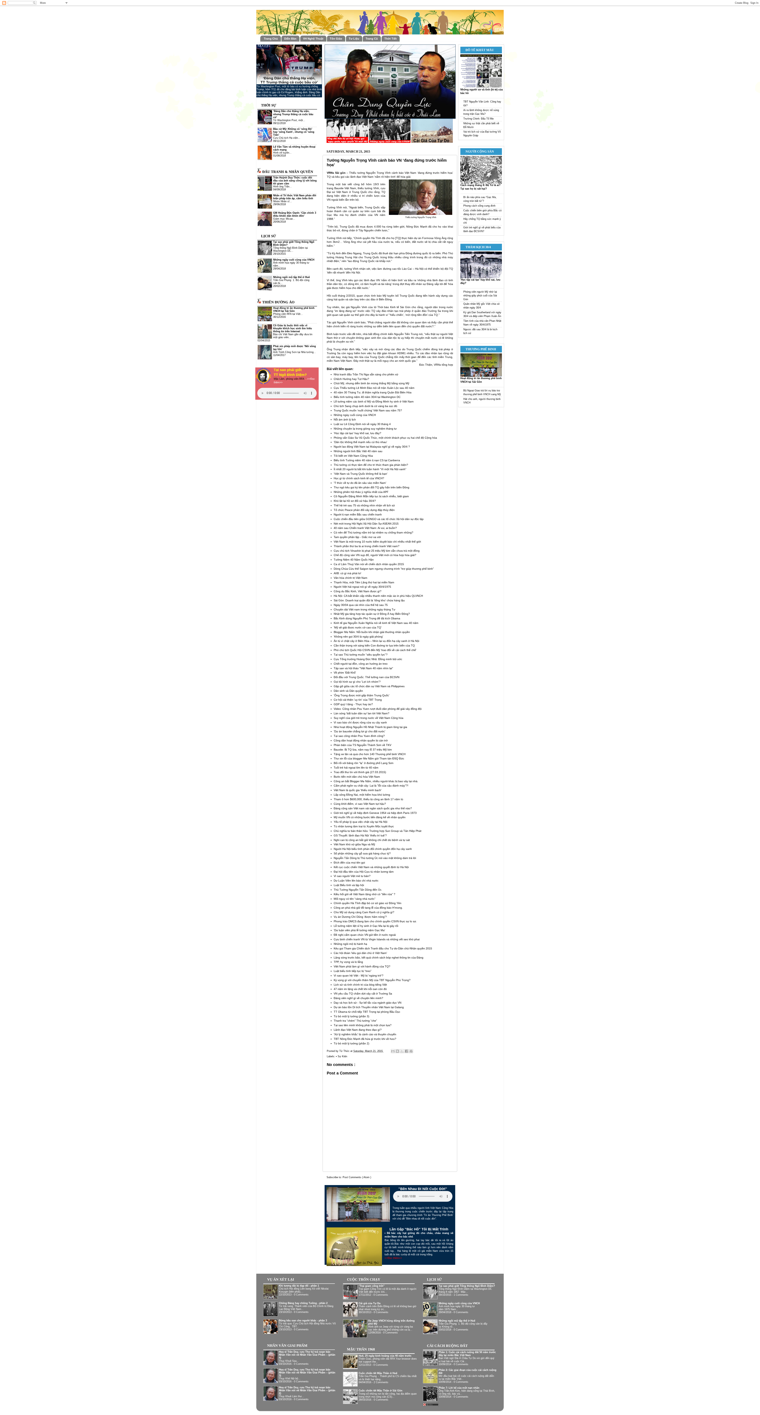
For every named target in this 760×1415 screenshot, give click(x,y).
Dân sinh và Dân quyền (348, 690)
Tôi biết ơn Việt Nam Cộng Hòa (353, 455)
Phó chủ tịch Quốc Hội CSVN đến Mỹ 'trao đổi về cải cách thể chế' (375, 650)
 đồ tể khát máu (478, 50)
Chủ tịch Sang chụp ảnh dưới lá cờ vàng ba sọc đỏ (365, 406)
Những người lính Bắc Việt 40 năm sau (358, 451)
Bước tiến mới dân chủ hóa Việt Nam (357, 776)
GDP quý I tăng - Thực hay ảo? (353, 704)
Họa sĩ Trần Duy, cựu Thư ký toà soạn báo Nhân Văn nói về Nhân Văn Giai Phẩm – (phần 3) (307, 1372)
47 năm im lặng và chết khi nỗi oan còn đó (360, 989)
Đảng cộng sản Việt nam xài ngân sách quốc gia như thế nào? (373, 808)
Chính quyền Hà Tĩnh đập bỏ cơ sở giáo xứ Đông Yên (367, 903)
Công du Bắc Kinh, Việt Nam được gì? (357, 591)
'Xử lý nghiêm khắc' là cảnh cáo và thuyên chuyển (365, 1034)
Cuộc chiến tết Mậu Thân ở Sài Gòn (380, 1390)
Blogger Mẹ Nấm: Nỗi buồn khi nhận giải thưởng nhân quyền (372, 632)
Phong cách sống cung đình (479, 205)
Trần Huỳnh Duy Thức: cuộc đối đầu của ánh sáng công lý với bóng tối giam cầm (295, 180)
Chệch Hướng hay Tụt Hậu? (351, 379)
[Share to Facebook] (406, 1051)
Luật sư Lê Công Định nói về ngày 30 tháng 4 (362, 424)
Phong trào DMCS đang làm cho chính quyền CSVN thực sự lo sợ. (375, 921)
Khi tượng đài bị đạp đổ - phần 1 (299, 1285)
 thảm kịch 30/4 (476, 247)
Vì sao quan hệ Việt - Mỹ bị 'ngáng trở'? (358, 975)
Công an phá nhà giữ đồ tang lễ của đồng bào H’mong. (368, 907)
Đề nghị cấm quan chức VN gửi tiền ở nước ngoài (365, 934)
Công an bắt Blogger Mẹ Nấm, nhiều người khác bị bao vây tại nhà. (376, 781)
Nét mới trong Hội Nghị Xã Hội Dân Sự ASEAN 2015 (366, 523)
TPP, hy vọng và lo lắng (348, 961)
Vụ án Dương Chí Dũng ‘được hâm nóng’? (360, 916)
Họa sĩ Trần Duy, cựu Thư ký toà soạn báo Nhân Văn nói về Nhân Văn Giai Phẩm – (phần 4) (307, 1354)
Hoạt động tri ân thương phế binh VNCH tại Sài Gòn (293, 309)
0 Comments (301, 1294)
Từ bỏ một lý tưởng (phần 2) (351, 1043)
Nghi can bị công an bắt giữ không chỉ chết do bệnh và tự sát (372, 840)
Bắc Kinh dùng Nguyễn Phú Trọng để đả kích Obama (367, 618)
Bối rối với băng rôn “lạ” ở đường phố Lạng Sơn (363, 763)
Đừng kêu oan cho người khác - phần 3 (303, 1320)
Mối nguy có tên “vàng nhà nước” (354, 898)
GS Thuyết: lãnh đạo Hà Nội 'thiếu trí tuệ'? (360, 835)
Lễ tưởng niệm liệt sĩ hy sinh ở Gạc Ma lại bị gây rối (366, 925)
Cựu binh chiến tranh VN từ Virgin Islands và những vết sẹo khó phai (377, 939)
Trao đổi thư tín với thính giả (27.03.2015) (360, 772)
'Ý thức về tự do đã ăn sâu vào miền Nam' (360, 482)
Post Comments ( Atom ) (357, 1177)
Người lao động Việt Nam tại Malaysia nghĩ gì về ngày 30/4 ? (372, 446)
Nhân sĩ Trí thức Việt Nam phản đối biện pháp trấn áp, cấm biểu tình (294, 197)
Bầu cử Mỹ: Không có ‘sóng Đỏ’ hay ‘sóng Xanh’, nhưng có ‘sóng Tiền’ (293, 132)
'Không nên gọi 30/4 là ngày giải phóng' (358, 636)
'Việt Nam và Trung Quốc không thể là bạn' (361, 473)
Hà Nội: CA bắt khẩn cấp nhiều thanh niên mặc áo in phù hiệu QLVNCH (378, 595)
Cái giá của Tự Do (370, 1303)
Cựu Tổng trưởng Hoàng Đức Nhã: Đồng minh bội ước (368, 659)
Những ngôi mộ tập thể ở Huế (291, 277)
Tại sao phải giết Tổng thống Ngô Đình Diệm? (467, 1286)
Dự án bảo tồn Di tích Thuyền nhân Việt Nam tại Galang (369, 1007)
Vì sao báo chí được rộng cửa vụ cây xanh (360, 722)
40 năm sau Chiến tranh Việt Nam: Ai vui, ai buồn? (365, 528)
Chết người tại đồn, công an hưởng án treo (361, 663)
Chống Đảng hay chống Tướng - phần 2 (303, 1303)
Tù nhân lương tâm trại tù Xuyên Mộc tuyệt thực (364, 826)
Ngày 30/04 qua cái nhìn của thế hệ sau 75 (361, 604)
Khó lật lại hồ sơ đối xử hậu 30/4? (355, 500)
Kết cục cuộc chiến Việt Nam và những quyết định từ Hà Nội (371, 867)
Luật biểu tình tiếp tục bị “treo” (352, 971)
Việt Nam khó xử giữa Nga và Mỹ (354, 844)
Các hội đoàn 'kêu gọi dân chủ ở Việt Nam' (360, 953)
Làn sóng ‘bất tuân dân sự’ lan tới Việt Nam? (361, 713)
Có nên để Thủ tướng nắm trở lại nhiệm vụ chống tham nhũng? (373, 532)
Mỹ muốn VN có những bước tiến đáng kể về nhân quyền (370, 817)
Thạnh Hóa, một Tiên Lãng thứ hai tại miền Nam (364, 582)
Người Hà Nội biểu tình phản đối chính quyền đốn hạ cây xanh (373, 848)
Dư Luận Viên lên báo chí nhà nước (356, 880)
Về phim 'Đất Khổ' (345, 672)
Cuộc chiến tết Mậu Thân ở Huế (378, 1373)
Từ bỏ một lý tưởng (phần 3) (351, 1016)
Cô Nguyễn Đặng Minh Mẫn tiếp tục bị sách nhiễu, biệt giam (371, 496)
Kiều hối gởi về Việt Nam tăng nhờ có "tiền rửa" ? (364, 894)
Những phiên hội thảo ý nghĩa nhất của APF (361, 491)
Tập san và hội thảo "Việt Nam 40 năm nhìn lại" (363, 668)
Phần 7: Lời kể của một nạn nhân (459, 1388)
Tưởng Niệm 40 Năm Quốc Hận (354, 559)
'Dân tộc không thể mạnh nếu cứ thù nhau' (360, 442)
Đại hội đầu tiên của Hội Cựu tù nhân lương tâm (364, 871)
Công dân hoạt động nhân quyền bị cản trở (361, 740)
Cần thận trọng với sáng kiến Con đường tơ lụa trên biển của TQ (374, 645)
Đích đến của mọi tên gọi (349, 862)
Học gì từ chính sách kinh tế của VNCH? (359, 478)
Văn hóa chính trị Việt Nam (350, 577)
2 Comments (381, 1382)
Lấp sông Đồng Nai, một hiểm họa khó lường (362, 794)
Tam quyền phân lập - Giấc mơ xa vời (357, 537)
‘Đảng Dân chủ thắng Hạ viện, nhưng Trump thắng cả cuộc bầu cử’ (293, 114)
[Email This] (393, 1051)
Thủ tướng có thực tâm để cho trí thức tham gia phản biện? (371, 464)
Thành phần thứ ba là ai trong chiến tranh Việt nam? (366, 546)
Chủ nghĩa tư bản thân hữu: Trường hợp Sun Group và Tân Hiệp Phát (377, 830)
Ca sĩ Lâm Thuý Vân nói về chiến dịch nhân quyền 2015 (369, 564)
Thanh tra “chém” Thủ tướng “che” (355, 1020)
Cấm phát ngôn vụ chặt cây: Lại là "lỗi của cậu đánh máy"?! (371, 785)
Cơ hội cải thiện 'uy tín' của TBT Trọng (358, 699)
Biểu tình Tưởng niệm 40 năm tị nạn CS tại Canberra (367, 460)
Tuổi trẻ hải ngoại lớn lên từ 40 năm (356, 767)
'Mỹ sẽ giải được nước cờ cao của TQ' (358, 627)
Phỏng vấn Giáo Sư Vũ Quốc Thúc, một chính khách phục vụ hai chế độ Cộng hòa (385, 437)
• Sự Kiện (341, 1056)
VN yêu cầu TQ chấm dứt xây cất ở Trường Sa (363, 993)
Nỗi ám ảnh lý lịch (345, 419)
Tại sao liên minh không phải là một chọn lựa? (362, 1025)
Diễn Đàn (290, 38)
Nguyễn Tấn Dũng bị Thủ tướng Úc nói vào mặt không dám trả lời (375, 858)
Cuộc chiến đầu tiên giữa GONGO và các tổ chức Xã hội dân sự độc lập (379, 519)
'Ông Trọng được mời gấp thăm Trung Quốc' (362, 695)
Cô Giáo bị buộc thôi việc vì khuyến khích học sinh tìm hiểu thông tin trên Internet (292, 328)
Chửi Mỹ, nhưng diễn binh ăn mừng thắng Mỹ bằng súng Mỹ (371, 383)
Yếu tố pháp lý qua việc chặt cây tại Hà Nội (360, 821)
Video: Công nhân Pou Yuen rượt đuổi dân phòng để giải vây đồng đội (378, 708)
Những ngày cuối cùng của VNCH (355, 415)
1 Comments (461, 1295)
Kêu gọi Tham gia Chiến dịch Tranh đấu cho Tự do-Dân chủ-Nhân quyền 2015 (383, 948)
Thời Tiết (390, 38)
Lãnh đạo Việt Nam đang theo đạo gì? (358, 1029)
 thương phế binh (479, 349)
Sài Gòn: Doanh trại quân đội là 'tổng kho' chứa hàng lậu (369, 600)
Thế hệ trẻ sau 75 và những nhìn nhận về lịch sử (364, 505)
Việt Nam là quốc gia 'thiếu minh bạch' (358, 790)
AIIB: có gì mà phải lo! (347, 573)
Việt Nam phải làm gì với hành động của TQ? (362, 966)
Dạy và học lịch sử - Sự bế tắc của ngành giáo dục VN (367, 1002)
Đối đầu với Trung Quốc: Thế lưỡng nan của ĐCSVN (366, 677)
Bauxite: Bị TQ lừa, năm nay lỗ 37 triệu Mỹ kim (363, 749)
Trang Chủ (271, 38)
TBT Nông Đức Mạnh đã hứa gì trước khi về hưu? (365, 1038)
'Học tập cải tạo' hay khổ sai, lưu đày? (357, 433)
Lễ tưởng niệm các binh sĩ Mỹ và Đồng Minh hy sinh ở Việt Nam (374, 401)
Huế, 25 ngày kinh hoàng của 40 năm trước (385, 1355)
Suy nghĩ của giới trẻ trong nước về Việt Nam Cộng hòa (368, 717)
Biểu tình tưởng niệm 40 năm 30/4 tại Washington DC (367, 397)
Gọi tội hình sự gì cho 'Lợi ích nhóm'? (357, 681)
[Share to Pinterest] (411, 1051)
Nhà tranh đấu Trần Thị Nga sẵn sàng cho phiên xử (366, 374)
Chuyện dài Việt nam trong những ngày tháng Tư (364, 609)
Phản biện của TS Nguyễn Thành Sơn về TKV (362, 745)
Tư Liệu (354, 38)
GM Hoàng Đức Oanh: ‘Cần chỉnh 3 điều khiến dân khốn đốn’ (294, 214)
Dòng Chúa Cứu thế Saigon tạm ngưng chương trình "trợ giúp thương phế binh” (384, 568)
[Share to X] (402, 1051)
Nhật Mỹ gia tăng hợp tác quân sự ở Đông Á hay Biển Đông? (372, 613)
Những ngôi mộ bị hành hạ (350, 943)
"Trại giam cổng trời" (372, 1286)
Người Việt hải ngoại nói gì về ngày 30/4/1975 (362, 586)
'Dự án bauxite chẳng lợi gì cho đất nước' (359, 731)
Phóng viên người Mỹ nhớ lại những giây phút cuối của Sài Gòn (480, 295)
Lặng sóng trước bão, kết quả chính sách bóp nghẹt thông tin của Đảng (378, 957)
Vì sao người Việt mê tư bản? (352, 876)
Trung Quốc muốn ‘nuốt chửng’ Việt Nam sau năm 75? (368, 410)
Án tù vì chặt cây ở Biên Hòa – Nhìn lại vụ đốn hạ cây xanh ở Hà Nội (376, 640)
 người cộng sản (478, 151)
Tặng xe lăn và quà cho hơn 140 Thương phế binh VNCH (370, 754)
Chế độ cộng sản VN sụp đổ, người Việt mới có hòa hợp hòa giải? (375, 555)
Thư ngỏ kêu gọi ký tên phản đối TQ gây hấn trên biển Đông (371, 487)
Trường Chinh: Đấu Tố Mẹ (478, 118)
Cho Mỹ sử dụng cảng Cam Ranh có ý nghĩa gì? (364, 912)
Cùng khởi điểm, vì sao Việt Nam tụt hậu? (360, 803)
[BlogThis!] (397, 1051)
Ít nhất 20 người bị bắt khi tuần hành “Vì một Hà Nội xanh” (370, 469)
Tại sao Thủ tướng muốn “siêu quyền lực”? (361, 654)
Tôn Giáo (336, 38)
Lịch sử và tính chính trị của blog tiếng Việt (360, 984)
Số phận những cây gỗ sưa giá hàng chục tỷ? (362, 853)
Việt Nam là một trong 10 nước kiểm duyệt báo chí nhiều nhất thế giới (377, 541)
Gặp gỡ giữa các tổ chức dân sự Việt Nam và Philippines (369, 686)
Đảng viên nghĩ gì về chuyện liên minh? (358, 998)
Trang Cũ (372, 38)
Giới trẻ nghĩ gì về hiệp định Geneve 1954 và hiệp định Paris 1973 (375, 812)
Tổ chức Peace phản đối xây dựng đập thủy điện (364, 510)
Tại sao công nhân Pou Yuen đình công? (359, 735)
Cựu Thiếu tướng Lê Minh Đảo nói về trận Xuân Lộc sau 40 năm (374, 387)
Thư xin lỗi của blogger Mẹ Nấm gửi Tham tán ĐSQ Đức (369, 758)
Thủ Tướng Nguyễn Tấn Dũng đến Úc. (358, 889)
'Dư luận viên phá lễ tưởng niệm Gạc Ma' (359, 930)
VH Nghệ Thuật (313, 38)
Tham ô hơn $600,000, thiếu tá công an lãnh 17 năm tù (368, 799)
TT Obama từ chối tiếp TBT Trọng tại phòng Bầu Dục (367, 1011)
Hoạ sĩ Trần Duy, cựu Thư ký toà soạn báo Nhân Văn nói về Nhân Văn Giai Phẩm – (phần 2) (307, 1390)
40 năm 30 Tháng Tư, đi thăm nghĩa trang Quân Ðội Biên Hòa (372, 392)
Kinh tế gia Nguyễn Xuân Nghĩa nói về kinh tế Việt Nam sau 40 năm (376, 622)
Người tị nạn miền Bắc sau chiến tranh (358, 514)
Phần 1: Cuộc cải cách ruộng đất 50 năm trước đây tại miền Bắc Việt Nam (467, 1354)
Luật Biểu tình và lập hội (349, 885)
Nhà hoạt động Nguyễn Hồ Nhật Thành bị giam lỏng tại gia (370, 727)
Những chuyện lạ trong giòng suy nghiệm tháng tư (365, 428)
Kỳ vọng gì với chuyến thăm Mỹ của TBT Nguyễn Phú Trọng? (372, 980)
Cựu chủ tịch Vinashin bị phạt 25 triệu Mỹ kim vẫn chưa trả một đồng (377, 550)
